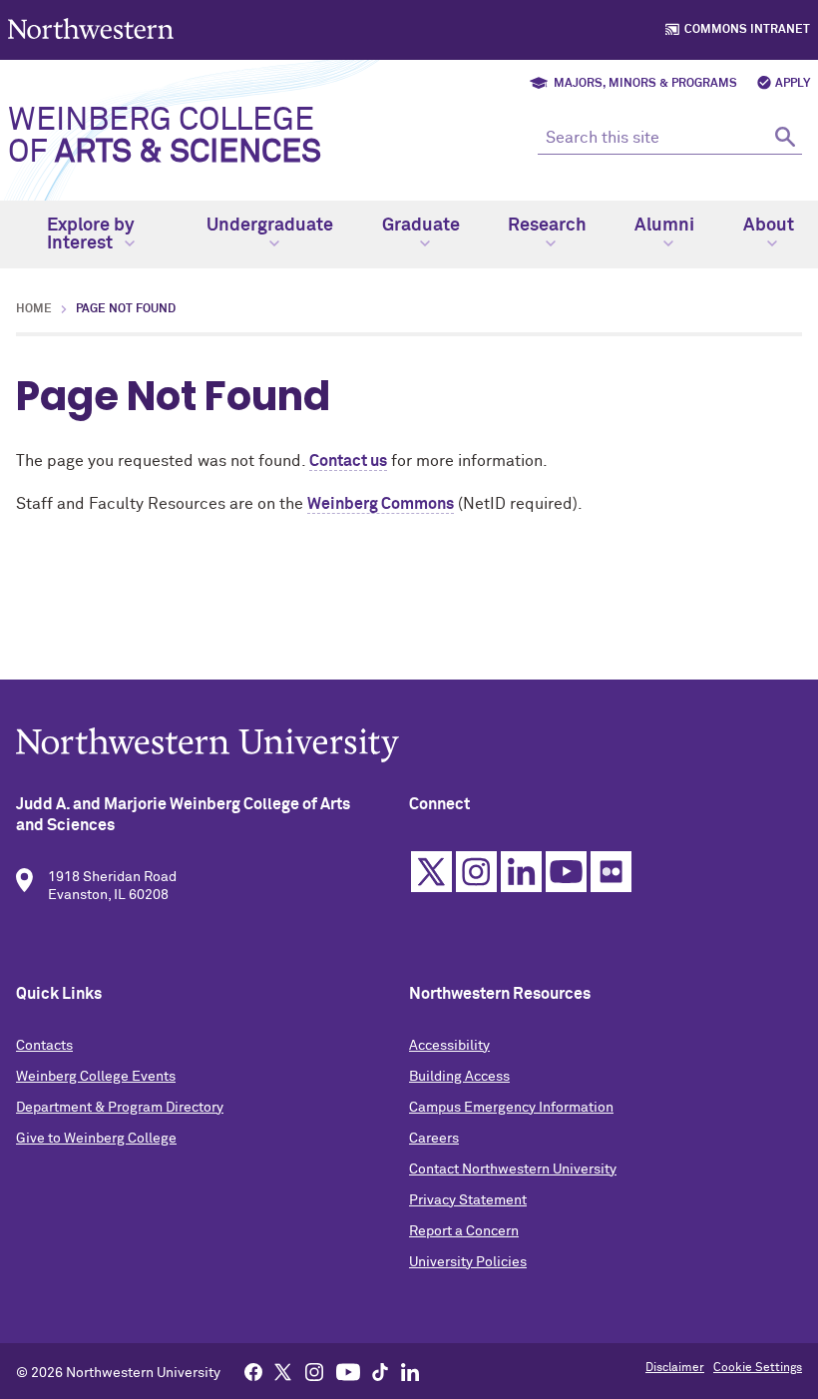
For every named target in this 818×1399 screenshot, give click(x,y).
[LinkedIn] (410, 1371)
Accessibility (449, 1046)
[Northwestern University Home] (93, 28)
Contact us (348, 461)
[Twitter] (283, 1371)
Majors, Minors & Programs (645, 84)
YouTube (566, 871)
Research (547, 225)
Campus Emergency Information (511, 1108)
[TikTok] (380, 1371)
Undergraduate (269, 225)
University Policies (468, 1262)
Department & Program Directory (119, 1108)
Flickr (611, 871)
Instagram (476, 871)
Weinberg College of (164, 137)
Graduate (421, 225)
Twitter (431, 871)
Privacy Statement (468, 1200)
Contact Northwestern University (512, 1169)
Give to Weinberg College (96, 1139)
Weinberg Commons (380, 504)
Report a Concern (464, 1231)
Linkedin (521, 871)
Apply (792, 84)
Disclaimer (674, 1368)
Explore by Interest (91, 234)
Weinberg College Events (96, 1077)
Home (34, 309)
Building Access (459, 1077)
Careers (434, 1139)
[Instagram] (314, 1371)
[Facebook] (253, 1371)
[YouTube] (348, 1371)
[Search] (784, 136)
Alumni (664, 225)
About (768, 225)
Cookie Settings (757, 1368)
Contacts (44, 1046)
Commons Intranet (747, 30)
